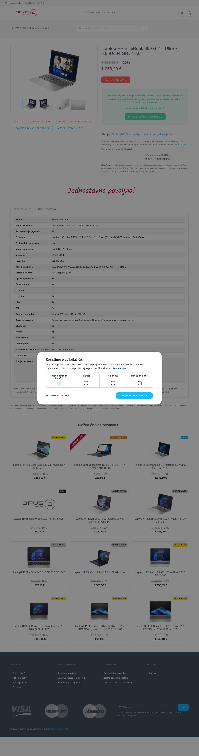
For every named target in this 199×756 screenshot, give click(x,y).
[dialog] (99, 378)
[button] (57, 395)
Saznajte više (119, 368)
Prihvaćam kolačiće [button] (134, 395)
